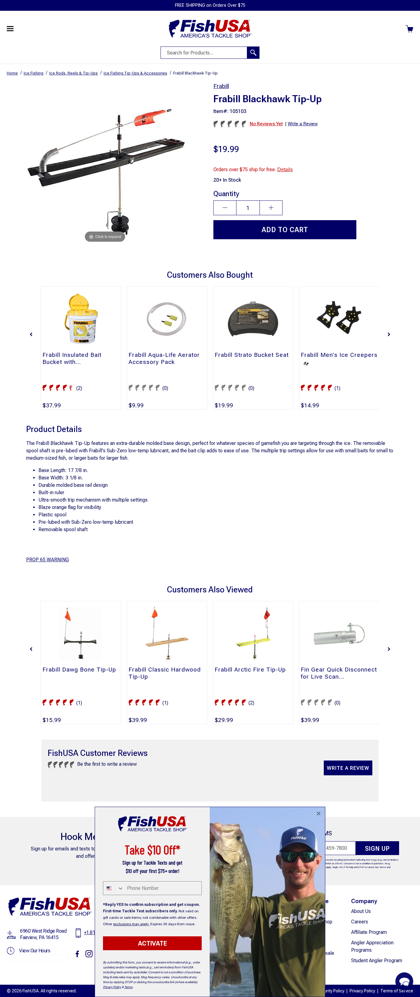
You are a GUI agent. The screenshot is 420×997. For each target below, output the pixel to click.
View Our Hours (34, 951)
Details (285, 169)
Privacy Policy (362, 990)
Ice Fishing (33, 73)
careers (359, 922)
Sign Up (377, 848)
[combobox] (113, 888)
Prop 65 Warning (47, 560)
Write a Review (348, 768)
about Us (361, 911)
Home (12, 73)
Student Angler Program (376, 960)
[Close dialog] (318, 813)
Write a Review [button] (303, 124)
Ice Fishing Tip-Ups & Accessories (135, 73)
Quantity (226, 193)
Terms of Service (396, 990)
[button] (31, 334)
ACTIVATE (152, 943)
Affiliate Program (369, 932)
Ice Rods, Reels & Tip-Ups (73, 73)
